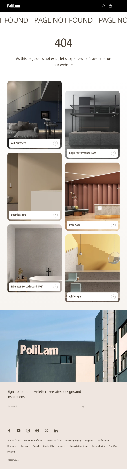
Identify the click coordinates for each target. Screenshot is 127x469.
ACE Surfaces (18, 143)
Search (36, 446)
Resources (12, 446)
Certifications (103, 440)
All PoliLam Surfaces (33, 440)
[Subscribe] (81, 407)
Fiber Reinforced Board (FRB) (27, 286)
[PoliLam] (63, 346)
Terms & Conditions (79, 446)
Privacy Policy (98, 446)
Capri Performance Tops (82, 153)
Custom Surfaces (54, 440)
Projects (89, 440)
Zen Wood (113, 446)
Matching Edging (73, 440)
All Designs (75, 296)
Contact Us (48, 446)
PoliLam (16, 460)
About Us (61, 446)
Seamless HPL (18, 215)
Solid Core (74, 225)
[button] (110, 5)
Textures (25, 446)
